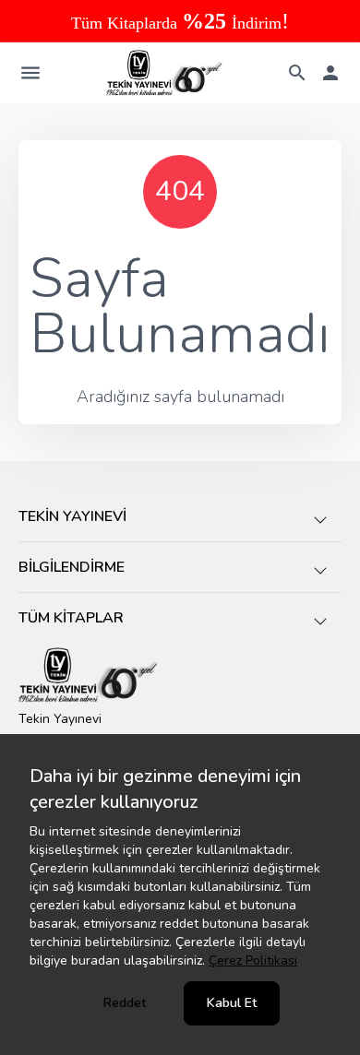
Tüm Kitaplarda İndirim (180, 23)
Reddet (124, 1003)
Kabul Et (232, 1003)
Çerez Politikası (253, 960)
